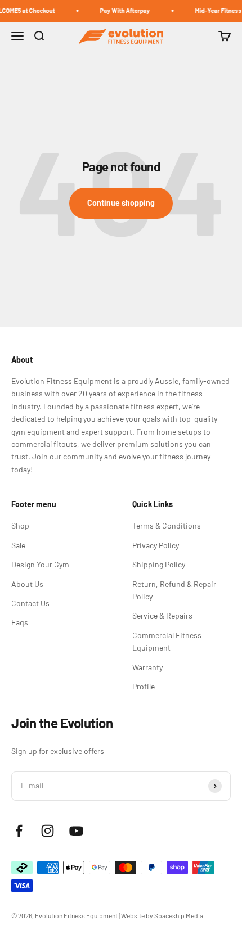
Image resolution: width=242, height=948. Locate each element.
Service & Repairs (162, 615)
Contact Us (30, 603)
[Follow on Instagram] (47, 830)
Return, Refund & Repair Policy (174, 590)
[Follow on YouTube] (76, 830)
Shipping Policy (158, 564)
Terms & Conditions (166, 525)
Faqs (19, 622)
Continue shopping (121, 202)
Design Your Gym (40, 564)
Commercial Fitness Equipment (166, 641)
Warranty (147, 667)
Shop (20, 525)
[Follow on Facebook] (18, 830)
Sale (18, 545)
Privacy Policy (155, 545)
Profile (143, 686)
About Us (27, 584)
